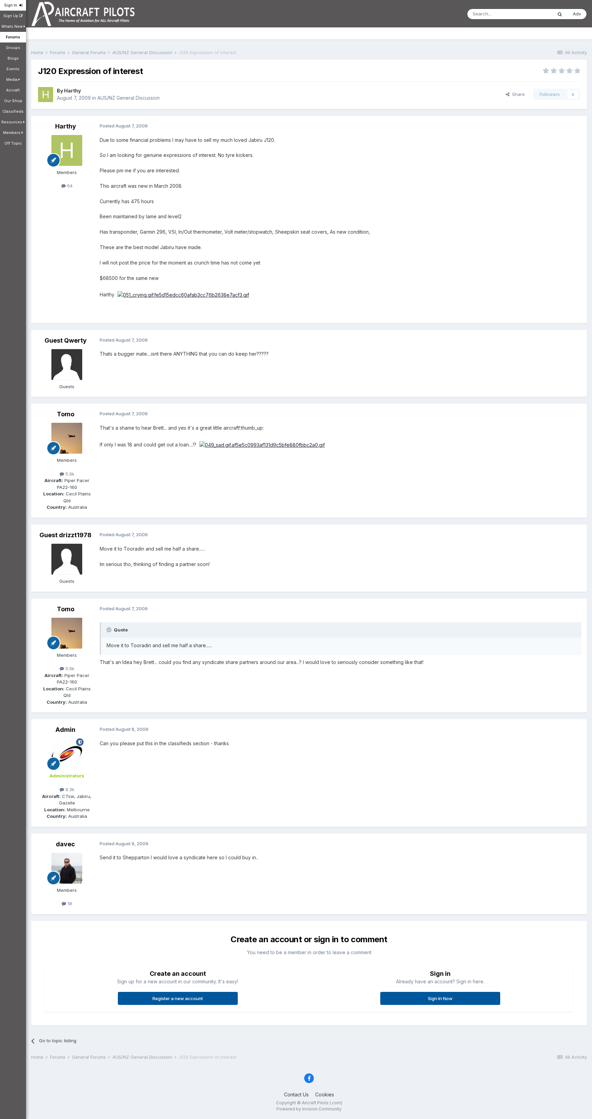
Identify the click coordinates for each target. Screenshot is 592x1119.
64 (69, 185)
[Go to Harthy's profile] (45, 94)
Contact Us (296, 1094)
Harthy (72, 91)
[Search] (559, 14)
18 (69, 903)
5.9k (69, 474)
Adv (577, 13)
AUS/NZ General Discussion (128, 98)
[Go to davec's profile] (66, 868)
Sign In (11, 5)
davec (65, 844)
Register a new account (177, 998)
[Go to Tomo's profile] (66, 438)
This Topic (532, 13)
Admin (65, 729)
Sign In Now (440, 998)
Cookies (324, 1094)
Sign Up (11, 15)
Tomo (65, 414)
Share (517, 94)
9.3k (69, 789)
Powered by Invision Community (309, 1108)
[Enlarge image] (183, 294)
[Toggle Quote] (110, 629)
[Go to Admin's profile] (66, 753)
